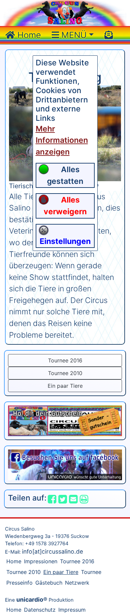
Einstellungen (65, 241)
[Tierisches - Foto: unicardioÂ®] (23, 95)
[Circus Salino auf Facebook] (65, 464)
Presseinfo (19, 582)
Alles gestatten (65, 175)
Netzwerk (77, 582)
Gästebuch (48, 582)
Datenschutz (40, 609)
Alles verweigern (65, 205)
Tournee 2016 (65, 360)
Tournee (91, 572)
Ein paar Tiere (65, 385)
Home (28, 35)
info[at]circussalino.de (52, 551)
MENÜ (73, 35)
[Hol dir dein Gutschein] (65, 420)
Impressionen (40, 561)
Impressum (72, 609)
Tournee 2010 (65, 373)
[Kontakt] (108, 35)
